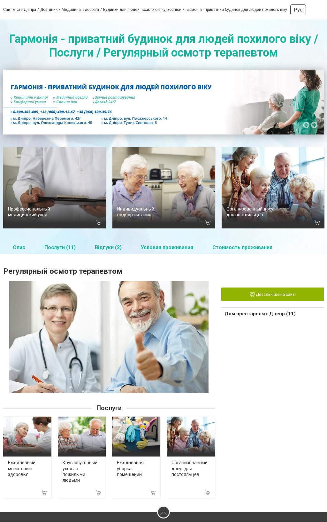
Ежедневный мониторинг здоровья (21, 468)
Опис (19, 247)
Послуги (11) (60, 247)
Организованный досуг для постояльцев (189, 468)
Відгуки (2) (108, 247)
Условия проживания (167, 247)
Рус (298, 10)
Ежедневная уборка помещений (130, 468)
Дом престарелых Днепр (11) (260, 314)
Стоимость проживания (242, 247)
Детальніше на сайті (275, 294)
